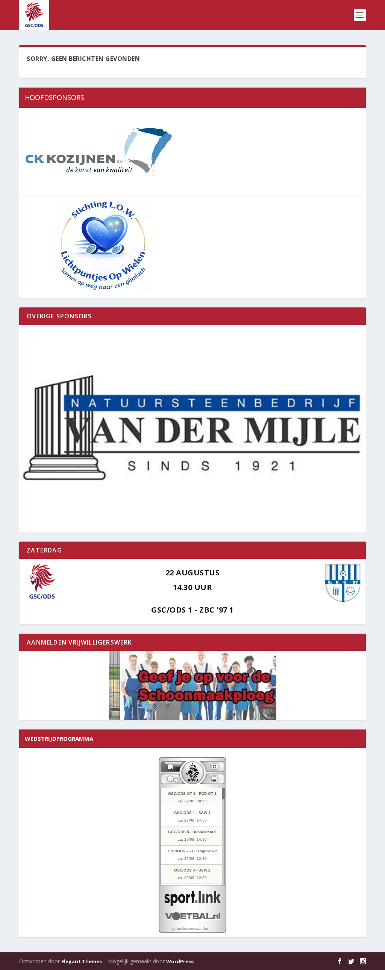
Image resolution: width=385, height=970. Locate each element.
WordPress (180, 961)
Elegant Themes (81, 961)
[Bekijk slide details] (192, 429)
